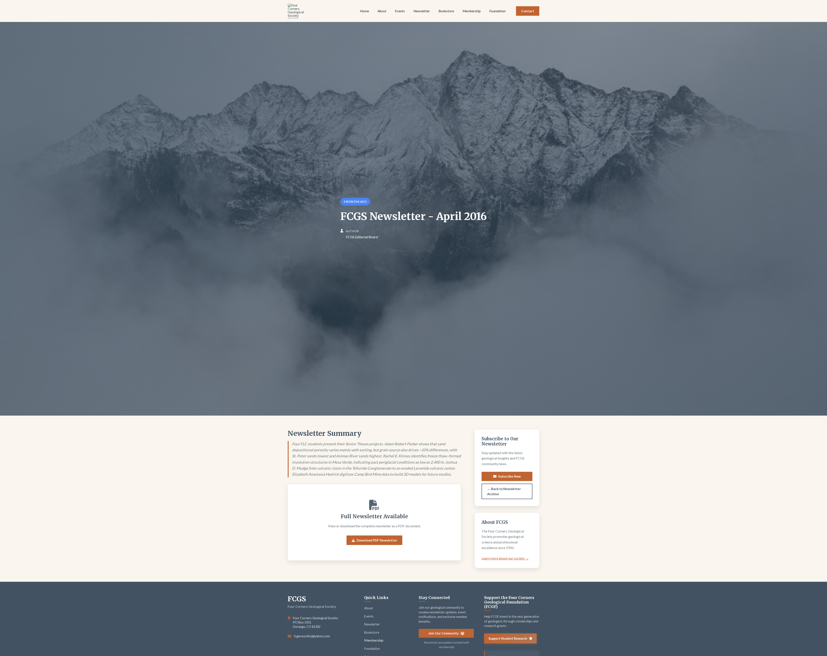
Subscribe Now (509, 476)
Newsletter (372, 624)
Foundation (372, 648)
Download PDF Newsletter (377, 540)
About (368, 608)
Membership (373, 640)
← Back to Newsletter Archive (504, 491)
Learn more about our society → (505, 558)
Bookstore (371, 632)
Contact (527, 11)
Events (369, 616)
